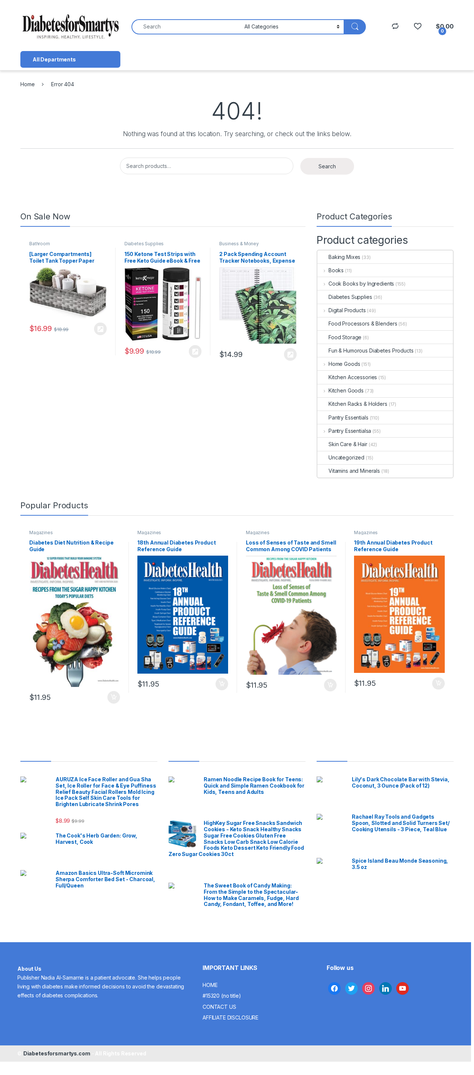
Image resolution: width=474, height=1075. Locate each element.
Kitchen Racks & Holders (357, 404)
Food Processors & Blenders (362, 323)
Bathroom (39, 243)
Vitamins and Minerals (354, 471)
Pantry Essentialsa (349, 431)
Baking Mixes (344, 257)
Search (327, 166)
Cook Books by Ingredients (361, 283)
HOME (210, 985)
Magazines (41, 532)
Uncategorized (346, 457)
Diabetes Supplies (144, 243)
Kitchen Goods (346, 390)
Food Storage (344, 337)
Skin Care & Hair (347, 444)
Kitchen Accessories (352, 377)
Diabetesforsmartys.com (56, 1053)
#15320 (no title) (222, 996)
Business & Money (239, 243)
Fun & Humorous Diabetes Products (371, 350)
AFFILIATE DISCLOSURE (230, 1017)
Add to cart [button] (113, 697)
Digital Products (347, 310)
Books (336, 270)
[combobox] (185, 26)
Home (27, 84)
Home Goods (344, 364)
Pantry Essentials (348, 417)
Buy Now (100, 329)
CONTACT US (219, 1007)
